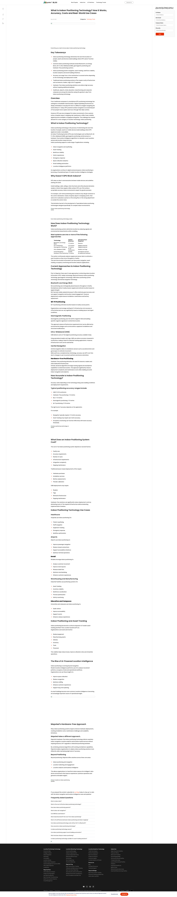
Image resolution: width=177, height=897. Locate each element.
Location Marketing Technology (74, 849)
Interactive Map (47, 851)
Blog (89, 864)
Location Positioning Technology (52, 849)
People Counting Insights (49, 873)
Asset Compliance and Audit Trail (73, 875)
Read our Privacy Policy (71, 895)
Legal (118, 890)
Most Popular (74, 2)
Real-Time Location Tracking (72, 866)
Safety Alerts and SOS (93, 876)
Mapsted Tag (69, 864)
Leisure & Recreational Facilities (118, 862)
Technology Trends (101, 2)
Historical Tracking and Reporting (95, 874)
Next (160, 34)
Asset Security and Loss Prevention (74, 871)
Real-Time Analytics (93, 854)
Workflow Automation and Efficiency (74, 873)
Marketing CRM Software (71, 856)
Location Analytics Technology (96, 849)
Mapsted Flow (47, 869)
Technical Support (92, 868)
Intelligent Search (48, 853)
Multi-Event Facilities (116, 854)
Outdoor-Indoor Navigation (49, 862)
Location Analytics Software (94, 860)
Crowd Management (48, 880)
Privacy (122, 890)
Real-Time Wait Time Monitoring (51, 877)
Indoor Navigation (47, 854)
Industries (82, 2)
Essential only (114, 894)
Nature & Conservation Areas (117, 869)
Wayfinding (46, 856)
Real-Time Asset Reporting (72, 870)
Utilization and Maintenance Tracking (74, 868)
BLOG (55, 2)
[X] (87, 886)
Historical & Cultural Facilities (117, 858)
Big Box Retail (114, 867)
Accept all (124, 894)
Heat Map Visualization (49, 875)
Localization (46, 867)
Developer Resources (93, 866)
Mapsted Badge (92, 870)
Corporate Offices (115, 853)
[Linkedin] (90, 886)
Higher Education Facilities (117, 851)
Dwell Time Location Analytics (50, 879)
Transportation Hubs (115, 860)
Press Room (57, 890)
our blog (76, 792)
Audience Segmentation (71, 853)
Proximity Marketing (70, 862)
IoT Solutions (90, 2)
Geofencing (68, 858)
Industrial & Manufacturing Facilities (119, 871)
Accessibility (46, 858)
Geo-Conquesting (70, 860)
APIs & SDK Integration (49, 865)
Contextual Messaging (71, 851)
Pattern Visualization (93, 853)
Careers (51, 890)
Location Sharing (47, 860)
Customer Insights (92, 858)
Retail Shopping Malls (115, 856)
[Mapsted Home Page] (48, 2)
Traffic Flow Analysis (92, 851)
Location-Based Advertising (72, 854)
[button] (3, 19)
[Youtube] (83, 886)
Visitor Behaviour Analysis (49, 871)
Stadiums (113, 863)
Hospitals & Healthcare (116, 865)
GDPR (127, 890)
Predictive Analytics (93, 856)
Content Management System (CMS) (52, 863)
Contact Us (129, 2)
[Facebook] (93, 886)
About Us (46, 890)
